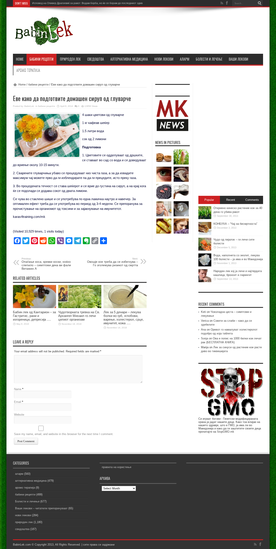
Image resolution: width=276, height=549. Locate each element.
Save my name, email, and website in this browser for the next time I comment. (63, 434)
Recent (230, 199)
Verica (205, 320)
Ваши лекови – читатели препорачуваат (41, 508)
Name (17, 389)
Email (17, 401)
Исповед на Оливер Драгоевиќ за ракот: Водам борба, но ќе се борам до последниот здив (87, 3)
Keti (203, 311)
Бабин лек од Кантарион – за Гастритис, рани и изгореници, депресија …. (34, 315)
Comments (252, 199)
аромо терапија (28, 70)
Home (22, 84)
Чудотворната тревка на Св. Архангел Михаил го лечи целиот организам (79, 315)
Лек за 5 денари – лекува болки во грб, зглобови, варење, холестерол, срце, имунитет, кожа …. (124, 317)
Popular (209, 199)
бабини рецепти (41, 59)
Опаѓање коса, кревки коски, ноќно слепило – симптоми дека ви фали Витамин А (46, 263)
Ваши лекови (238, 59)
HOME (20, 59)
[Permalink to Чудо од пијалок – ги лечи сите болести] (204, 249)
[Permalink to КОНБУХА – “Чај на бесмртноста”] (204, 234)
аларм (184, 59)
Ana (203, 329)
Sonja (204, 338)
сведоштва (95, 59)
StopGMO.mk (225, 431)
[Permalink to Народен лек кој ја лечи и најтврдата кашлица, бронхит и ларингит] (204, 281)
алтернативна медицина (129, 59)
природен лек (70, 59)
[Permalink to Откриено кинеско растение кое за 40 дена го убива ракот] (204, 218)
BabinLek (29, 106)
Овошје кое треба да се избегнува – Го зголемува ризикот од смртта (112, 262)
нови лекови (163, 59)
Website (19, 414)
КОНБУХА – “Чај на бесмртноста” (235, 223)
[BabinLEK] (43, 43)
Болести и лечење (209, 59)
